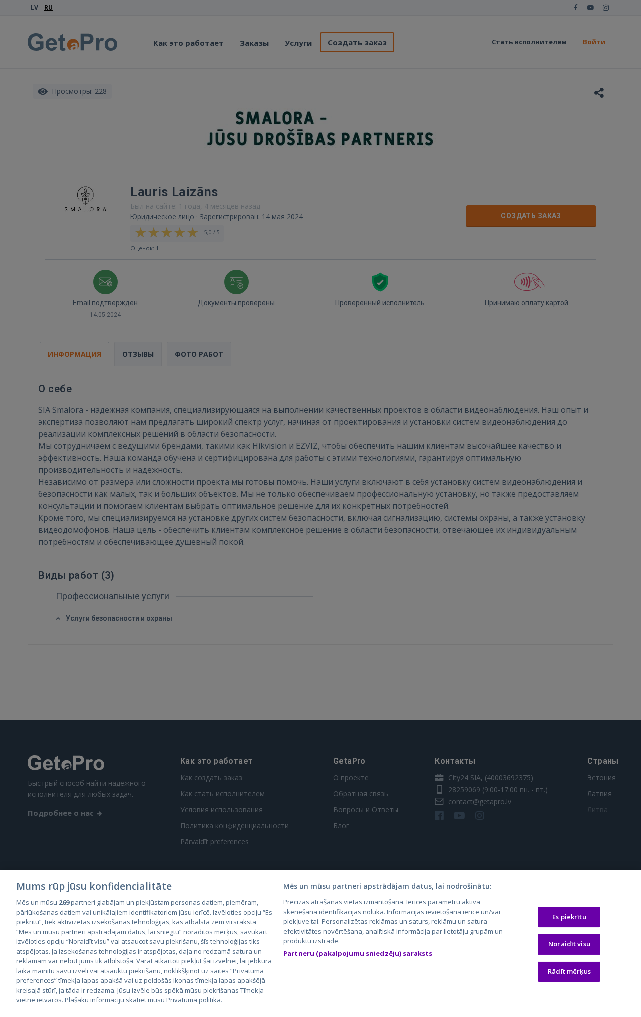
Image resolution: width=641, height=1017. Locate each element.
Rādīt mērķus (569, 971)
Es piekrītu (569, 916)
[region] (320, 943)
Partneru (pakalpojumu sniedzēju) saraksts (357, 953)
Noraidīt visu (569, 943)
